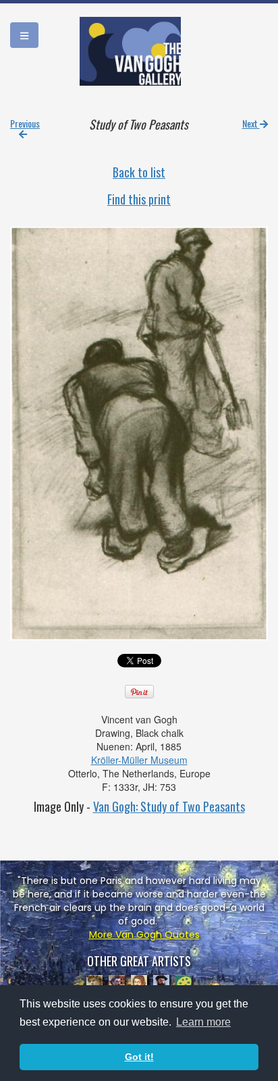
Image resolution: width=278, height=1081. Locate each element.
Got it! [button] (139, 1056)
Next (251, 123)
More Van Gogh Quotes (144, 934)
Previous (25, 123)
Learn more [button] (203, 1022)
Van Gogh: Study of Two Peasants (169, 806)
